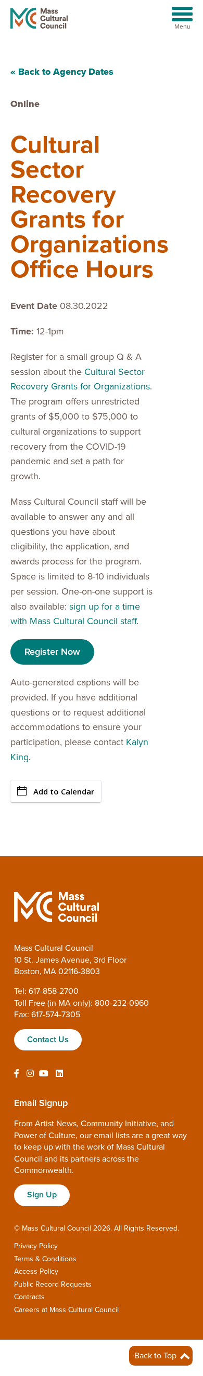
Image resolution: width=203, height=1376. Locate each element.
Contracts (29, 1296)
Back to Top (156, 1356)
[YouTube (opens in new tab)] (43, 1074)
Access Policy (36, 1271)
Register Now (52, 651)
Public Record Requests (53, 1284)
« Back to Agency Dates (61, 71)
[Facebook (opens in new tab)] (16, 1074)
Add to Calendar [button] (63, 791)
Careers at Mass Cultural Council (66, 1309)
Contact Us (48, 1039)
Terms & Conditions (45, 1258)
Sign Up (42, 1195)
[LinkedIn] (59, 1074)
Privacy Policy (36, 1246)
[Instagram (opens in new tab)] (30, 1074)
